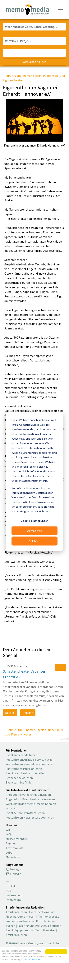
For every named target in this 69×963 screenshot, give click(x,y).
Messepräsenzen (17, 839)
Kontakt (11, 886)
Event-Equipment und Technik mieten (31, 930)
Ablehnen (34, 540)
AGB (8, 890)
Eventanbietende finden (21, 755)
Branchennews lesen (19, 778)
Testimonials (14, 848)
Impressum (13, 900)
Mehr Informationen (32, 959)
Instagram (17, 869)
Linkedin (15, 874)
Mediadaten (13, 857)
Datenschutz (14, 895)
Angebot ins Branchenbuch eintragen (30, 799)
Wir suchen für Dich (34, 62)
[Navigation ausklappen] (60, 9)
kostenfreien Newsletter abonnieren (30, 764)
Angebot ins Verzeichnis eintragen (28, 794)
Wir (8, 830)
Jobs (9, 852)
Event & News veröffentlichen (25, 813)
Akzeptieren (34, 530)
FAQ (8, 834)
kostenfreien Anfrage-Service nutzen (30, 759)
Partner (11, 843)
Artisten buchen (16, 912)
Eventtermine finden (19, 782)
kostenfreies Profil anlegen (24, 769)
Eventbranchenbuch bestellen (25, 773)
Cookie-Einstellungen (34, 520)
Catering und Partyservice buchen (39, 926)
